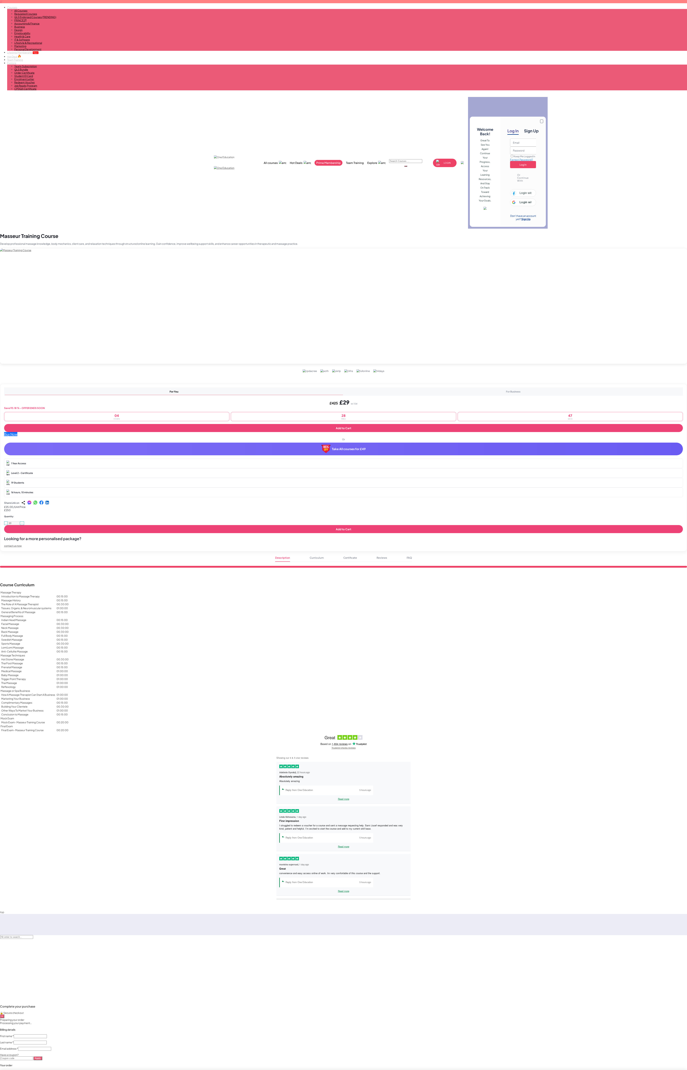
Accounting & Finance (27, 23)
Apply (38, 1058)
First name (7, 1036)
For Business (513, 391)
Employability (22, 33)
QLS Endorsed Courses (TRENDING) (35, 17)
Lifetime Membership (22, 52)
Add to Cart (343, 428)
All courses (271, 162)
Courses (12, 7)
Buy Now (10, 434)
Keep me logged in (524, 156)
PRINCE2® (20, 20)
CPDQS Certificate (25, 88)
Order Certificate (24, 72)
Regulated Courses (25, 13)
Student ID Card (23, 75)
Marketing (20, 46)
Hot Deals (296, 162)
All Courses (20, 10)
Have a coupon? (9, 1054)
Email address (9, 1048)
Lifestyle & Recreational (28, 42)
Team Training (15, 59)
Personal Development (27, 49)
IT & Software (22, 39)
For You (174, 391)
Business (19, 26)
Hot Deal (12, 56)
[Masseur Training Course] (343, 306)
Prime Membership (328, 162)
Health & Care (22, 36)
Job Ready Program (25, 85)
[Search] (405, 166)
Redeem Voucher (24, 82)
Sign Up (531, 130)
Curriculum (317, 557)
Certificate (350, 557)
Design (18, 29)
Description (282, 557)
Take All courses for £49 (349, 449)
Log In (513, 130)
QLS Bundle (21, 69)
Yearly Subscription (25, 66)
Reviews (382, 557)
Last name (7, 1042)
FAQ (409, 557)
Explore (11, 63)
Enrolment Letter (24, 79)
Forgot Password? (521, 159)
